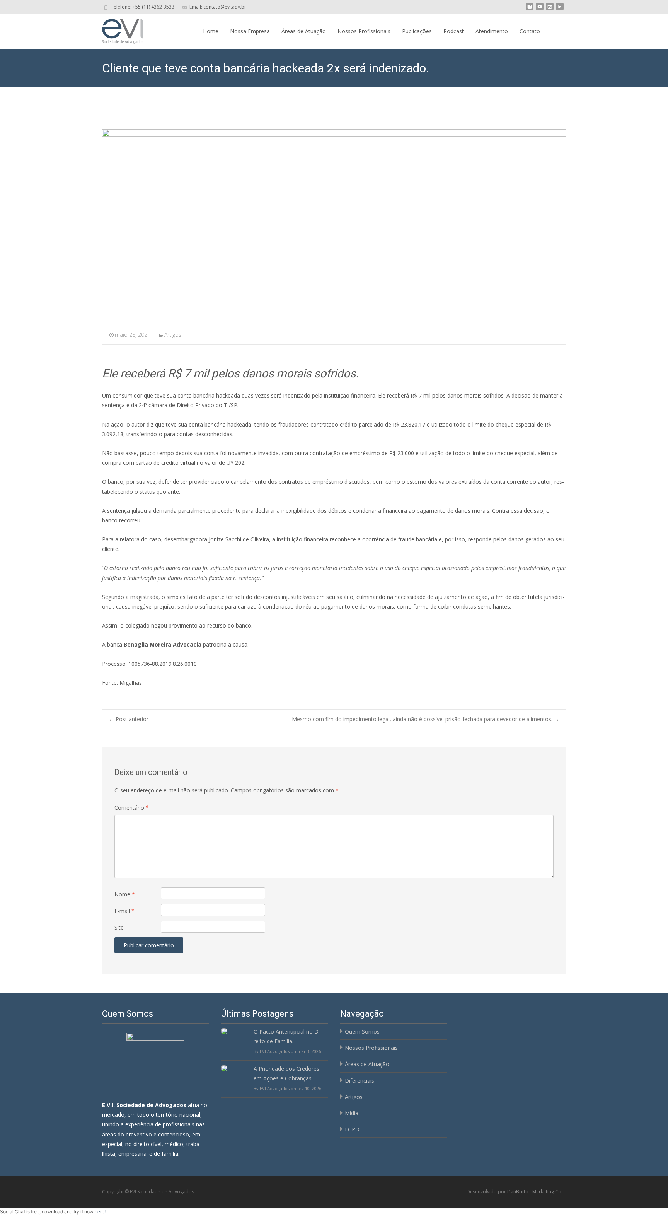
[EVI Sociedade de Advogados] (116, 29)
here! (100, 1212)
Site (119, 927)
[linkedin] (560, 9)
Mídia (351, 1113)
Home (210, 31)
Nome (124, 894)
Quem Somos (362, 1031)
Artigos (172, 334)
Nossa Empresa (250, 31)
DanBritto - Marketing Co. (534, 1191)
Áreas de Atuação (303, 31)
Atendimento (491, 31)
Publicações (417, 31)
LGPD (352, 1129)
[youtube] (540, 9)
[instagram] (550, 9)
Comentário (131, 807)
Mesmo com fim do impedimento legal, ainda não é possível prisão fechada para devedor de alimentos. (425, 719)
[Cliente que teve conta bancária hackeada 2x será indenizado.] (334, 222)
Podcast (453, 31)
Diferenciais (359, 1080)
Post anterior (128, 719)
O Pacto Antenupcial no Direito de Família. (288, 1036)
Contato (530, 31)
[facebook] (529, 9)
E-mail (124, 910)
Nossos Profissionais (363, 31)
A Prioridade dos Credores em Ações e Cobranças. (286, 1073)
